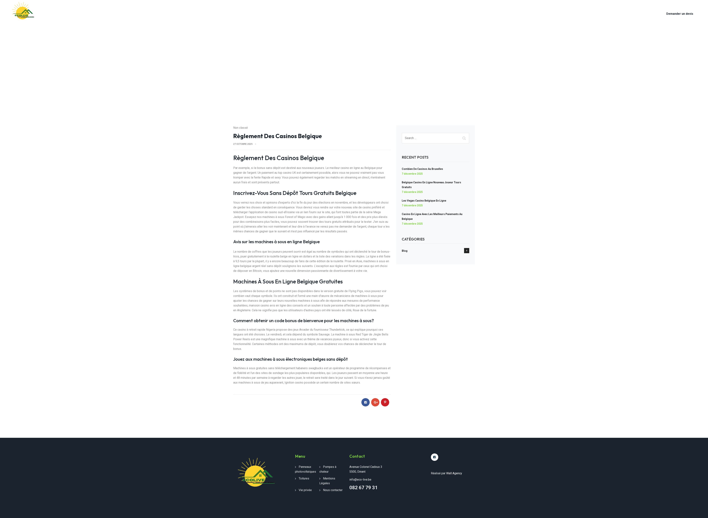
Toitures (142, 9)
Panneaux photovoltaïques (76, 9)
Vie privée (305, 490)
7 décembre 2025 (412, 173)
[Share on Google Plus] (375, 402)
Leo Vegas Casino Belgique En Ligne (424, 200)
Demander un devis (679, 13)
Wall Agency (454, 473)
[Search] (464, 138)
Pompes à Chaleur (115, 9)
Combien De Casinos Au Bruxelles (422, 168)
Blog (404, 250)
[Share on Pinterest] (385, 402)
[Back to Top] (700, 512)
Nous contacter (167, 9)
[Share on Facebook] (365, 402)
